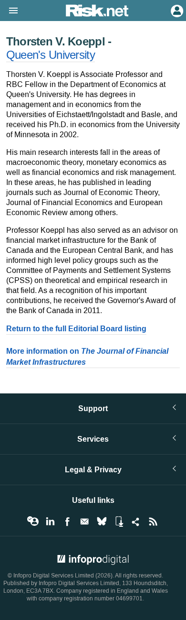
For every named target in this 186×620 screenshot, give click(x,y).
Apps (118, 521)
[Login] (176, 10)
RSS (153, 521)
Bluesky (101, 521)
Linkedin (50, 521)
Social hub (136, 521)
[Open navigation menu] (9, 11)
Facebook (67, 521)
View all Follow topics (33, 521)
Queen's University (50, 54)
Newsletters (84, 521)
